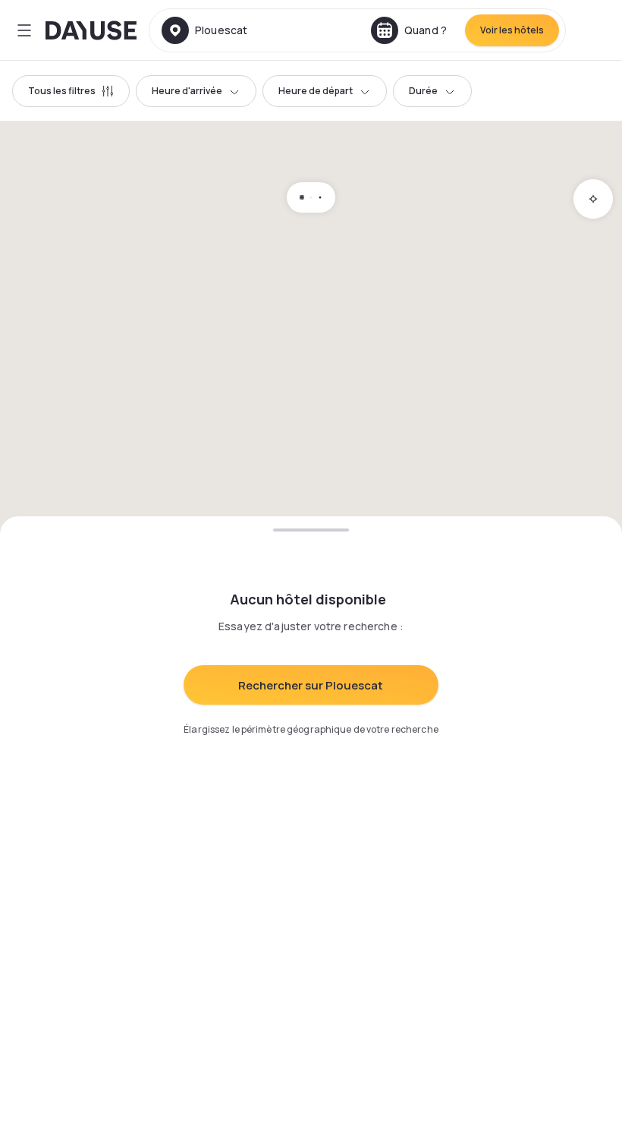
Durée (423, 90)
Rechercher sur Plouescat (310, 685)
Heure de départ (315, 90)
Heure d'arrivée (187, 90)
